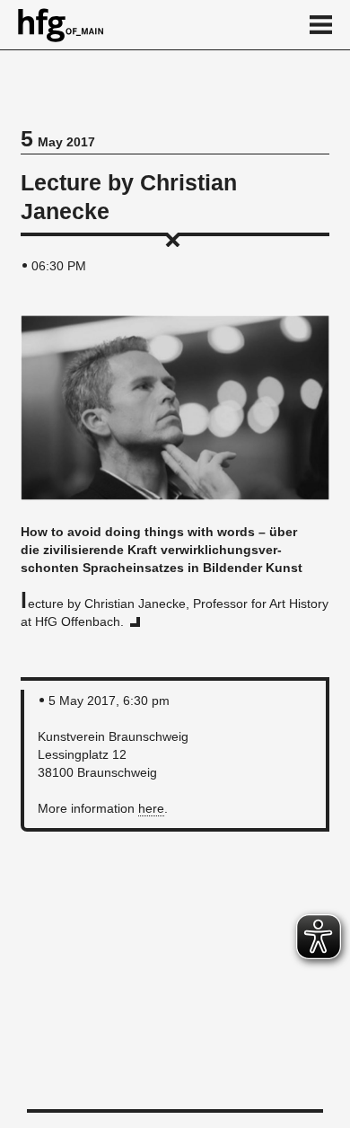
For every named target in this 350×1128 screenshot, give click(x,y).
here (151, 808)
